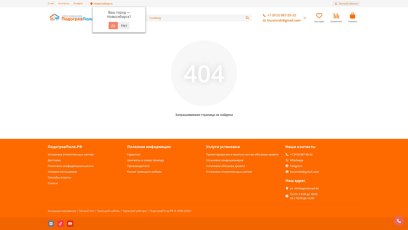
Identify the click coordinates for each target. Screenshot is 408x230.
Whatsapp (296, 160)
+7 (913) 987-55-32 (281, 15)
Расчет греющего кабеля (144, 172)
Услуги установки (223, 146)
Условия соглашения (62, 172)
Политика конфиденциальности (70, 166)
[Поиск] (247, 17)
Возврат (78, 3)
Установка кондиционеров (225, 160)
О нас (51, 3)
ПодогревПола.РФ (65, 146)
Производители (138, 166)
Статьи (53, 183)
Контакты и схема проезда (145, 160)
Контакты (63, 3)
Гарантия (133, 154)
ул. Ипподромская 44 (304, 188)
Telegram (296, 166)
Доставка (54, 160)
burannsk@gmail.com (283, 20)
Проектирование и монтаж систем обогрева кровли (242, 154)
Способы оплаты (59, 177)
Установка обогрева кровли (225, 166)
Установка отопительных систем (71, 154)
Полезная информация (149, 146)
